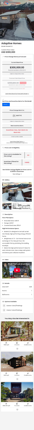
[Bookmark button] (17, 348)
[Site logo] (6, 3)
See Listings (16, 174)
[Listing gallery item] (7, 206)
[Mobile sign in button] (28, 2)
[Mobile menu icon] (2, 3)
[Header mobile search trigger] (32, 2)
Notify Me (5, 104)
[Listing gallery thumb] (17, 192)
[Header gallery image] (17, 20)
